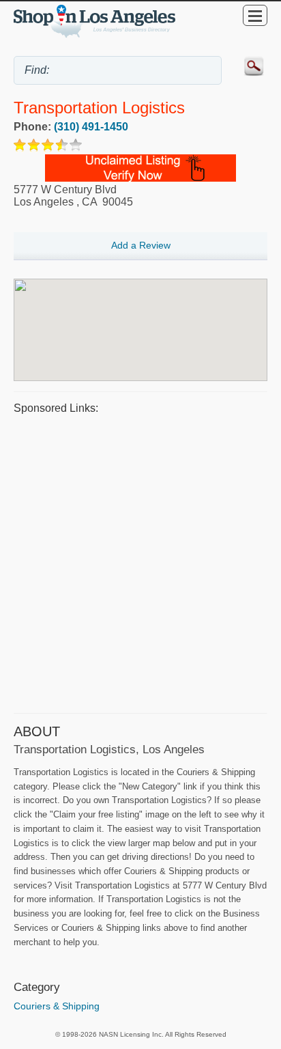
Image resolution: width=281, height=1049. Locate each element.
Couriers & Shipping (57, 1006)
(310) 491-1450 (91, 126)
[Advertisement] (140, 562)
